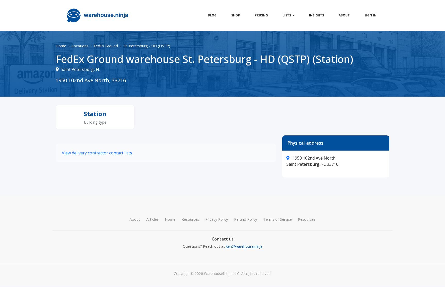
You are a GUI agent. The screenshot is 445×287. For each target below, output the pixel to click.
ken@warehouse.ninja (244, 246)
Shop (235, 15)
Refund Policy (245, 219)
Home (61, 45)
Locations (80, 45)
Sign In (370, 15)
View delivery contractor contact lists (97, 153)
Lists (287, 15)
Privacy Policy (216, 219)
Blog (212, 15)
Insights (316, 15)
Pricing (261, 15)
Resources (190, 219)
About (344, 15)
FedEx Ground (106, 45)
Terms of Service (277, 219)
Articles (152, 219)
